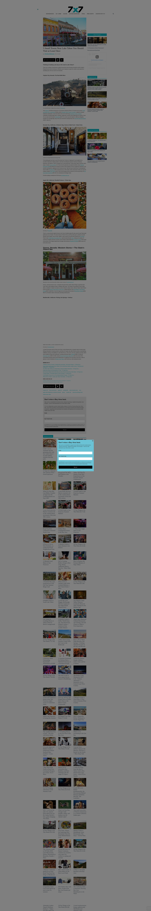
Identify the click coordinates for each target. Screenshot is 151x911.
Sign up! (75, 467)
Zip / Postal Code (62, 456)
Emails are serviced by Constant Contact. (81, 463)
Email (60, 450)
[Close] (92, 441)
